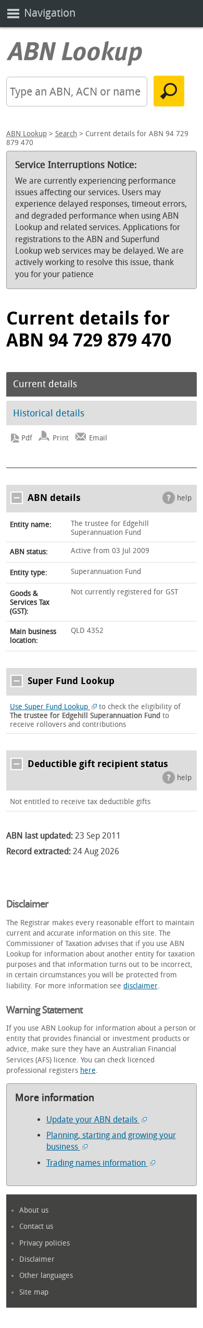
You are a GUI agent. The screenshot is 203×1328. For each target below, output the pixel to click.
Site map (33, 1292)
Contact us (36, 1226)
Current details (45, 384)
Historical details (48, 413)
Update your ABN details (92, 1119)
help (184, 498)
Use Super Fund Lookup (50, 706)
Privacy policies (44, 1243)
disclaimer (140, 986)
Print (61, 438)
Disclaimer (37, 1259)
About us (33, 1210)
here (88, 1070)
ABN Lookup (26, 133)
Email (98, 438)
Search (66, 133)
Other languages (46, 1275)
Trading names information (97, 1163)
